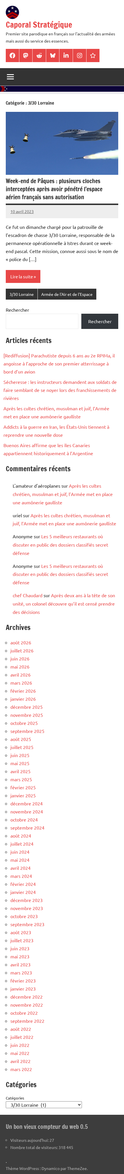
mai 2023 (19, 956)
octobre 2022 (24, 1013)
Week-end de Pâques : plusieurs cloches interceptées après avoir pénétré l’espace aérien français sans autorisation (54, 189)
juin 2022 (19, 1045)
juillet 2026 (21, 650)
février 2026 (23, 691)
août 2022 (20, 1029)
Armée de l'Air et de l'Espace (67, 294)
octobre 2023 (24, 916)
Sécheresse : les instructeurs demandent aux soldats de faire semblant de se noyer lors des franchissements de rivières (60, 390)
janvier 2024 (23, 892)
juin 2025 (19, 755)
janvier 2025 (23, 795)
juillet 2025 (21, 747)
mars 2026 (21, 682)
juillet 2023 (21, 940)
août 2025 (20, 739)
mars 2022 (21, 1069)
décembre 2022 (26, 996)
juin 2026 (19, 658)
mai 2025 (19, 763)
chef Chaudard (27, 595)
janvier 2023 (23, 988)
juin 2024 (19, 852)
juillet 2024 (21, 843)
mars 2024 (21, 876)
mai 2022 (19, 1053)
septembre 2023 (27, 924)
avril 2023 (20, 964)
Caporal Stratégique (39, 24)
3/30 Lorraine (22, 294)
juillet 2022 (21, 1037)
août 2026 (20, 642)
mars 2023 (21, 972)
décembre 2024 (26, 803)
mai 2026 (19, 666)
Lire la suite (21, 276)
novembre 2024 (26, 811)
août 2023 (20, 932)
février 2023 (23, 980)
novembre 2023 (26, 908)
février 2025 (23, 787)
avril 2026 (20, 674)
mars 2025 (21, 779)
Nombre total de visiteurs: (34, 1147)
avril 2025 (20, 771)
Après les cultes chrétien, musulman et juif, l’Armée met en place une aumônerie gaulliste (63, 494)
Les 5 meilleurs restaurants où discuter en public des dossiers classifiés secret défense (60, 544)
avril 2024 (20, 868)
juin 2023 (19, 948)
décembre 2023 (26, 900)
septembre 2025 (27, 731)
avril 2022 (20, 1061)
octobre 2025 (24, 723)
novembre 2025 (26, 715)
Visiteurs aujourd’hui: (30, 1140)
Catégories (15, 1098)
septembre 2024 (27, 827)
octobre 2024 (24, 819)
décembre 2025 (26, 707)
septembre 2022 (27, 1021)
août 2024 (20, 835)
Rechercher (17, 310)
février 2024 (23, 884)
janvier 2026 (23, 699)
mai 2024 (19, 860)
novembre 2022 (26, 1005)
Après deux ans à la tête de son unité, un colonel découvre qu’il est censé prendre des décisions (64, 603)
